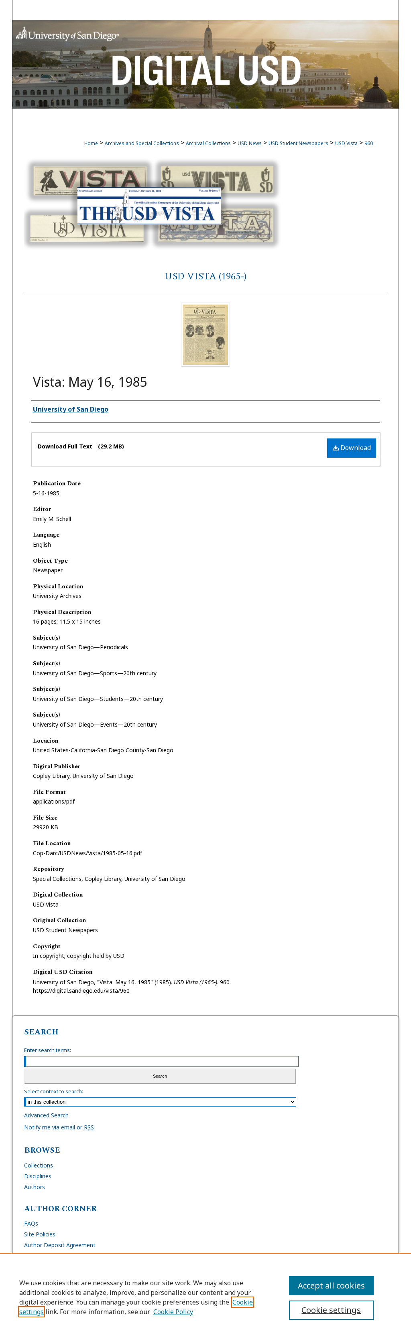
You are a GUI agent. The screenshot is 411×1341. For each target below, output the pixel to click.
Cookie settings (331, 1310)
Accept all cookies (331, 1285)
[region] (205, 1297)
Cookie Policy (173, 1311)
